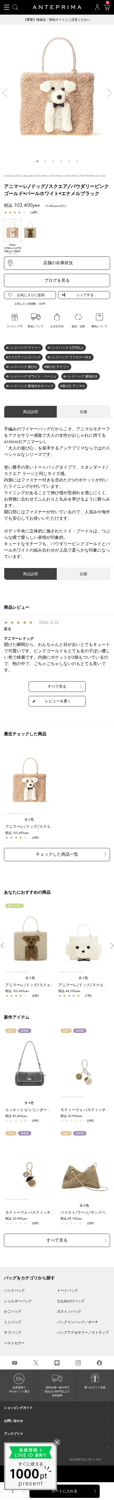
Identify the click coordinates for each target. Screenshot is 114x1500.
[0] (106, 9)
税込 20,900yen (71, 1116)
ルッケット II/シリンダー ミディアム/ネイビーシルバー (51, 1109)
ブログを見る (57, 280)
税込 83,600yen (16, 1116)
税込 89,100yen (71, 1218)
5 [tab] (69, 161)
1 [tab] (37, 161)
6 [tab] (77, 161)
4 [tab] (61, 161)
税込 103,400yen (17, 833)
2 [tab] (45, 161)
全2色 (29, 819)
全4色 (29, 1102)
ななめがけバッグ (71, 1301)
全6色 (85, 1205)
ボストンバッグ (69, 1311)
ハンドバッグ (14, 1290)
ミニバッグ (12, 1322)
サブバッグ (12, 1332)
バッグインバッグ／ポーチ (77, 1322)
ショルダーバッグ (18, 1301)
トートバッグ (67, 1290)
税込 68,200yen (69, 991)
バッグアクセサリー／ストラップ (83, 1332)
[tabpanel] (57, 90)
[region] (29, 781)
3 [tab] (53, 161)
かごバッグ (12, 1311)
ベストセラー (14, 1343)
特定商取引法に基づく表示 (86, 1459)
